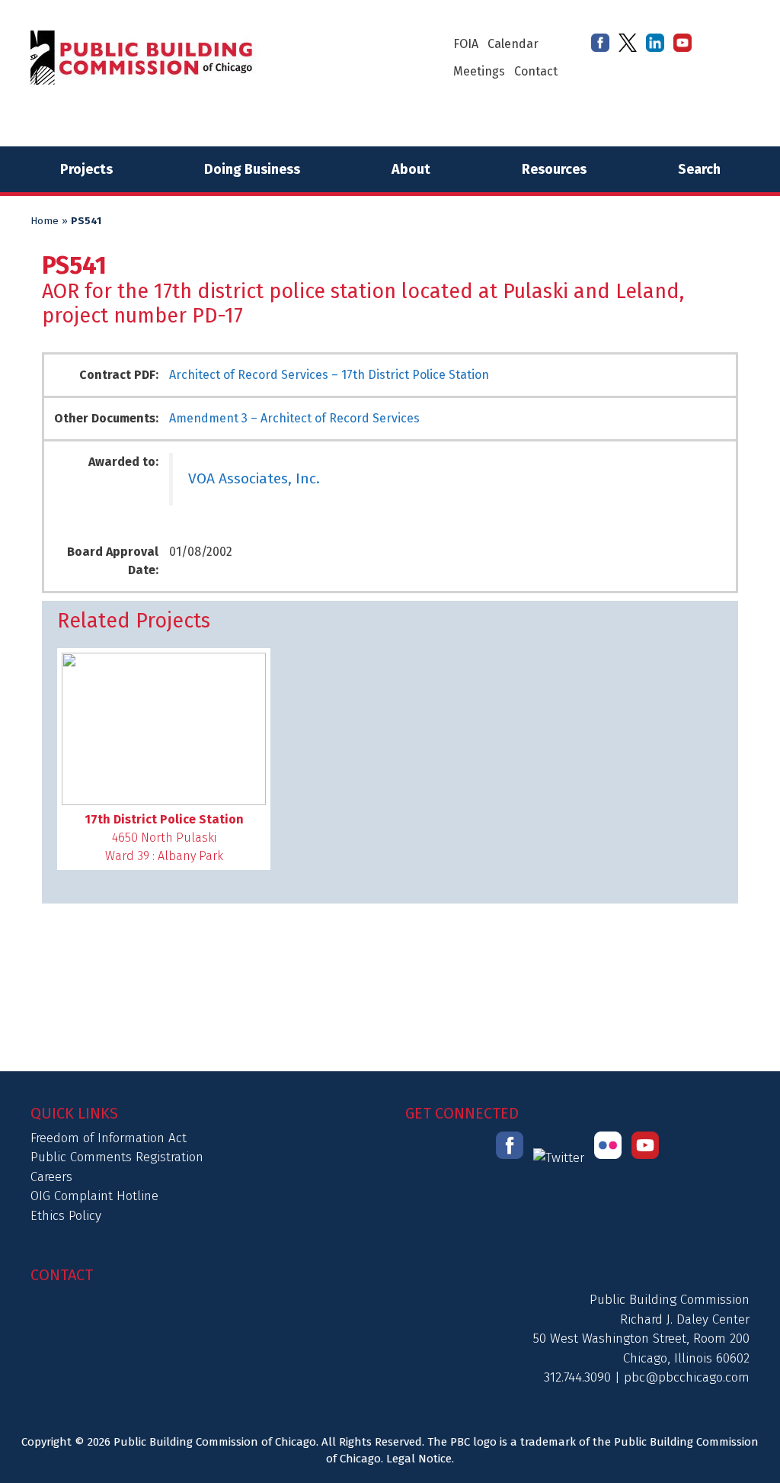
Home (44, 221)
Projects (86, 169)
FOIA (465, 44)
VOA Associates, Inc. (254, 478)
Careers (51, 1177)
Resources (554, 169)
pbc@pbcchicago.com (687, 1377)
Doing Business (252, 169)
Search (699, 169)
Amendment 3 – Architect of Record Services (294, 418)
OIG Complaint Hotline (94, 1196)
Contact (536, 71)
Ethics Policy (65, 1216)
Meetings (479, 71)
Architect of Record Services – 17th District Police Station (329, 375)
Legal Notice (419, 1458)
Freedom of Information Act (108, 1138)
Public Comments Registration (116, 1157)
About (411, 169)
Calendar (513, 44)
